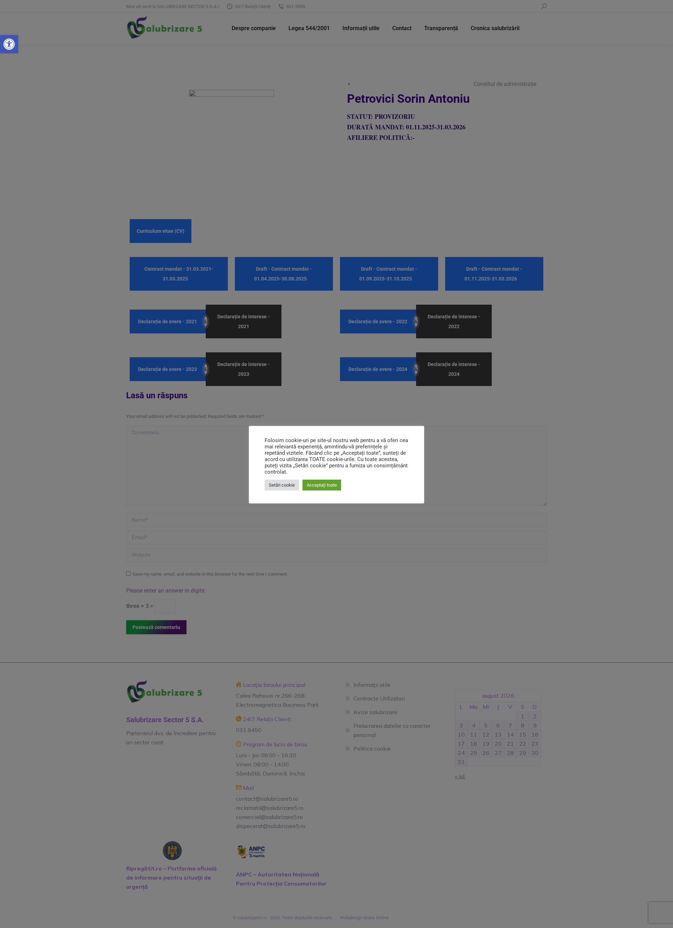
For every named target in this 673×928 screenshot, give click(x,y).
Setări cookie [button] (282, 485)
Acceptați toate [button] (322, 485)
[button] (9, 44)
